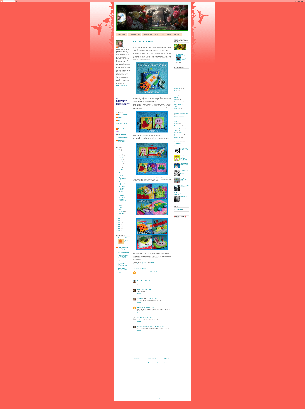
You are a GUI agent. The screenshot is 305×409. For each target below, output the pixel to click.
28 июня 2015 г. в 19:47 (146, 317)
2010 (119, 224)
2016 (119, 152)
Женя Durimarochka (123, 114)
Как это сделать (178, 101)
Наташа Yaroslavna (122, 137)
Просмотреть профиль (121, 85)
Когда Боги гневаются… (122, 170)
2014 (119, 216)
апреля (121, 207)
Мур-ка (138, 280)
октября (121, 159)
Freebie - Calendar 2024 (126, 240)
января (121, 213)
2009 (119, 226)
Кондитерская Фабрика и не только (151, 34)
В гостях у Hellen (122, 123)
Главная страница (122, 34)
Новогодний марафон (179, 116)
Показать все (127, 143)
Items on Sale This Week (123, 249)
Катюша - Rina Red (122, 128)
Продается (144, 263)
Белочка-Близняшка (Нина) (144, 326)
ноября (121, 157)
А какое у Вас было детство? (184, 149)
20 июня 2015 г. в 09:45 (151, 272)
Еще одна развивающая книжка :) (183, 179)
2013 (119, 218)
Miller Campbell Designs (122, 264)
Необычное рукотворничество (181, 113)
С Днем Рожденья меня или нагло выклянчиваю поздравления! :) (184, 158)
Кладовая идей (177, 104)
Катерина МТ (140, 298)
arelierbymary (140, 307)
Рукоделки (176, 130)
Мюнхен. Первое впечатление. (184, 186)
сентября (121, 161)
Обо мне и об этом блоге (134, 34)
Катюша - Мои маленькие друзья (122, 141)
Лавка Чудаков (177, 34)
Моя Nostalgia (177, 108)
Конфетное (176, 106)
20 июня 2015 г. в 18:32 (145, 289)
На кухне (176, 111)
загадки (176, 97)
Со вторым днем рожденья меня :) (184, 164)
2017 (119, 150)
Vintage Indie (121, 268)
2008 (119, 228)
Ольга (138, 289)
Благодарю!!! (122, 186)
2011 (119, 222)
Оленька (120, 126)
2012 (119, 220)
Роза (119, 131)
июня (120, 167)
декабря (121, 155)
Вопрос (175, 90)
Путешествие (177, 125)
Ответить (139, 276)
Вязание (176, 95)
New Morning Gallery (122, 265)
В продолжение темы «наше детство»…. (184, 172)
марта (120, 209)
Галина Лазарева (141, 272)
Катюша (120, 117)
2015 (119, 154)
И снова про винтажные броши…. (122, 174)
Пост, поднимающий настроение (122, 178)
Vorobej (139, 317)
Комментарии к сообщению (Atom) (156, 362)
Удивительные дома (179, 135)
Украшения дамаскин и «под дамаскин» (122, 201)
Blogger (159, 398)
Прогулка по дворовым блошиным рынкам (122, 193)
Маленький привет (121, 189)
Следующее (137, 358)
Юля (119, 120)
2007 (119, 230)
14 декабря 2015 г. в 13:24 (157, 326)
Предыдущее (167, 358)
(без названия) (177, 143)
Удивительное (177, 132)
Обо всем (176, 119)
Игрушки (139, 263)
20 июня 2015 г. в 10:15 (146, 280)
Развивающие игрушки (153, 263)
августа (121, 163)
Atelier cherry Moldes (123, 237)
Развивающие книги (166, 34)
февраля (121, 211)
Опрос (175, 121)
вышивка (176, 92)
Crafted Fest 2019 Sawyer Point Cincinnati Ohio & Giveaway (123, 271)
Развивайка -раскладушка (122, 183)
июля (120, 165)
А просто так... (177, 88)
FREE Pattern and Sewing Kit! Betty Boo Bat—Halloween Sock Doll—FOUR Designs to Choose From (123, 258)
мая (120, 205)
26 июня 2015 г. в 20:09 (149, 307)
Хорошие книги (122, 197)
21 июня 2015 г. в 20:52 (151, 298)
